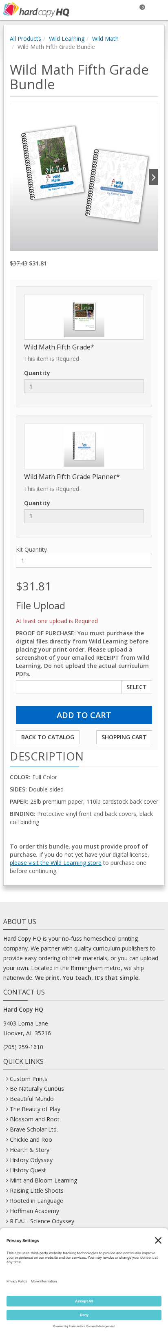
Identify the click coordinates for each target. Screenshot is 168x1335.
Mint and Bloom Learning (43, 1180)
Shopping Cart (124, 737)
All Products (25, 38)
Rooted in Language (36, 1201)
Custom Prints (28, 1079)
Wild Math (105, 38)
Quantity (37, 373)
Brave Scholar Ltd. (34, 1129)
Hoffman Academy (34, 1211)
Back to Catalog (47, 737)
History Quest (28, 1170)
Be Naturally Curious (37, 1088)
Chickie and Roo (31, 1139)
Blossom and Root (35, 1119)
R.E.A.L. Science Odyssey (42, 1221)
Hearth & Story (29, 1150)
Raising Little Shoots (37, 1190)
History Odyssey (31, 1160)
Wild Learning (66, 38)
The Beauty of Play (35, 1109)
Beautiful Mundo (32, 1099)
